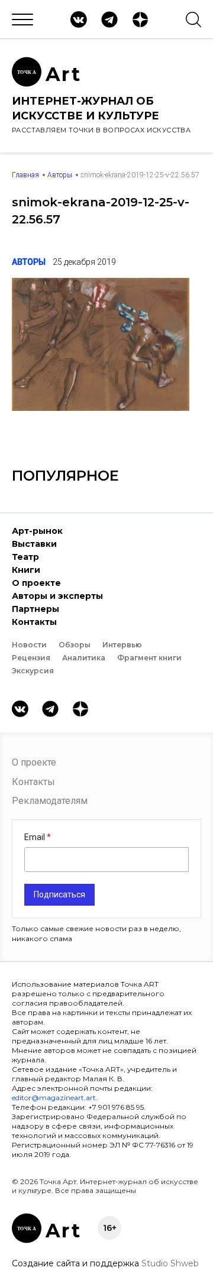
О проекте (36, 583)
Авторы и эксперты (57, 596)
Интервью (122, 644)
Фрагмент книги (149, 657)
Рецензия (31, 657)
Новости (29, 644)
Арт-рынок (37, 531)
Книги (26, 570)
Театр (25, 557)
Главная (25, 175)
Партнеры (35, 609)
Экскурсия (33, 670)
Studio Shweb (170, 1263)
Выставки (34, 544)
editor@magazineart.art (54, 1097)
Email (35, 837)
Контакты (34, 622)
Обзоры (75, 644)
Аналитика (83, 657)
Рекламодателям (50, 800)
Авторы (59, 175)
